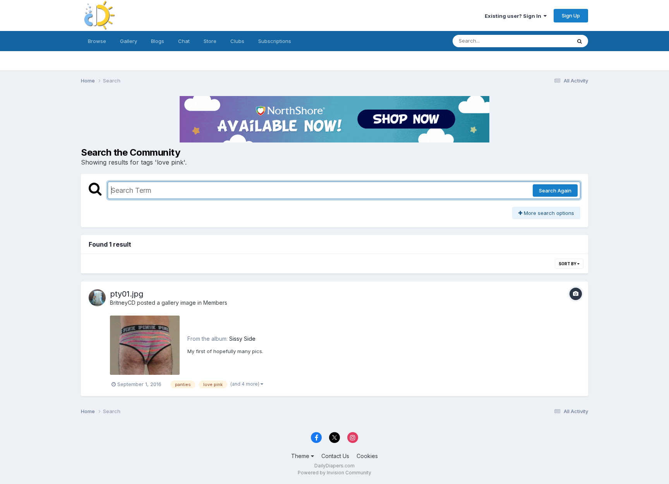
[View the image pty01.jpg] (145, 345)
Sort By (568, 263)
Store (210, 41)
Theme (301, 456)
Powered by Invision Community (334, 472)
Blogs (157, 41)
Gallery (128, 41)
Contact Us (335, 456)
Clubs (237, 41)
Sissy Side (242, 338)
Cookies (367, 456)
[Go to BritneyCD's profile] (97, 297)
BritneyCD (123, 302)
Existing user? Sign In (514, 16)
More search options (548, 213)
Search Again (555, 190)
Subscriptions (274, 41)
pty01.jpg (126, 294)
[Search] (579, 41)
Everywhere (547, 41)
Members (215, 302)
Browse (97, 41)
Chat (184, 41)
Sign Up (571, 15)
